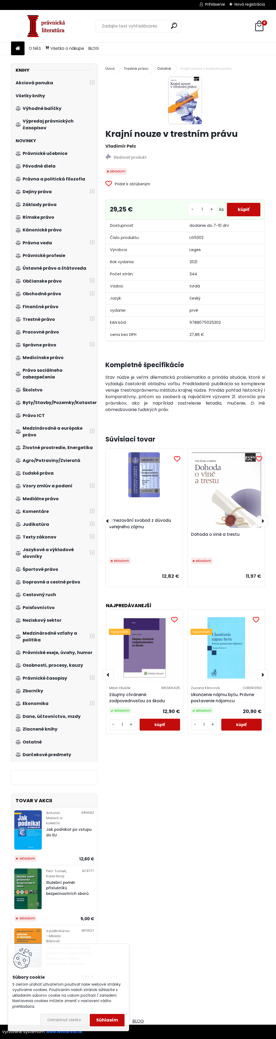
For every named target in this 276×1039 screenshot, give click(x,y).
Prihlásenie (215, 4)
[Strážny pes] (185, 157)
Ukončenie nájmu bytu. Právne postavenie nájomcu (222, 698)
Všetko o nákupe (67, 48)
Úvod (110, 68)
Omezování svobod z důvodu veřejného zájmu (140, 523)
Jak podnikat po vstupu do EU (69, 832)
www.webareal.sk (64, 1031)
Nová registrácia (249, 4)
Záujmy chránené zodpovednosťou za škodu (137, 698)
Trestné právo (136, 68)
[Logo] (48, 26)
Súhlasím (107, 1020)
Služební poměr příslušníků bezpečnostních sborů (67, 888)
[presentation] (107, 521)
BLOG (93, 48)
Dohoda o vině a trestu (215, 534)
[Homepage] (18, 49)
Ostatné (164, 68)
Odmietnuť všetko (64, 1020)
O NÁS (35, 48)
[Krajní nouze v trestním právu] (185, 100)
